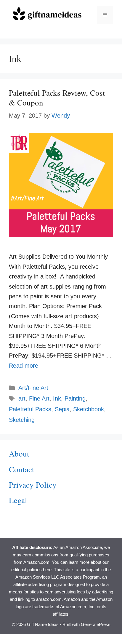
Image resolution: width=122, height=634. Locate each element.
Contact (21, 469)
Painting (75, 398)
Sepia (62, 409)
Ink (57, 398)
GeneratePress (95, 624)
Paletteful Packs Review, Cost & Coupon (57, 97)
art (21, 398)
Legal (18, 500)
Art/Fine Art (33, 388)
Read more (23, 365)
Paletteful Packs (30, 409)
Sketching (22, 420)
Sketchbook (88, 409)
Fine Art (39, 398)
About (19, 453)
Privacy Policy (33, 484)
